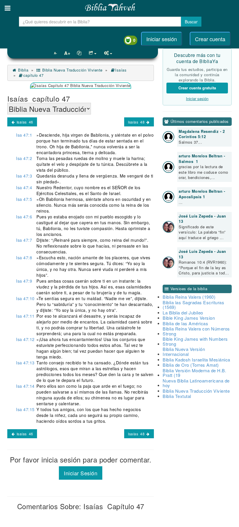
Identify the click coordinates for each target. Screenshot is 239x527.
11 (25, 316)
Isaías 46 (24, 121)
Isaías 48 (137, 121)
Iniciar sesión (161, 39)
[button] (7, 8)
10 (25, 298)
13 (25, 363)
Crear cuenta (210, 39)
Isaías (121, 70)
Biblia (22, 70)
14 (25, 386)
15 (25, 409)
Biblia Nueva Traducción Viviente (72, 70)
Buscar (191, 22)
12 (25, 339)
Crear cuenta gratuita (197, 88)
